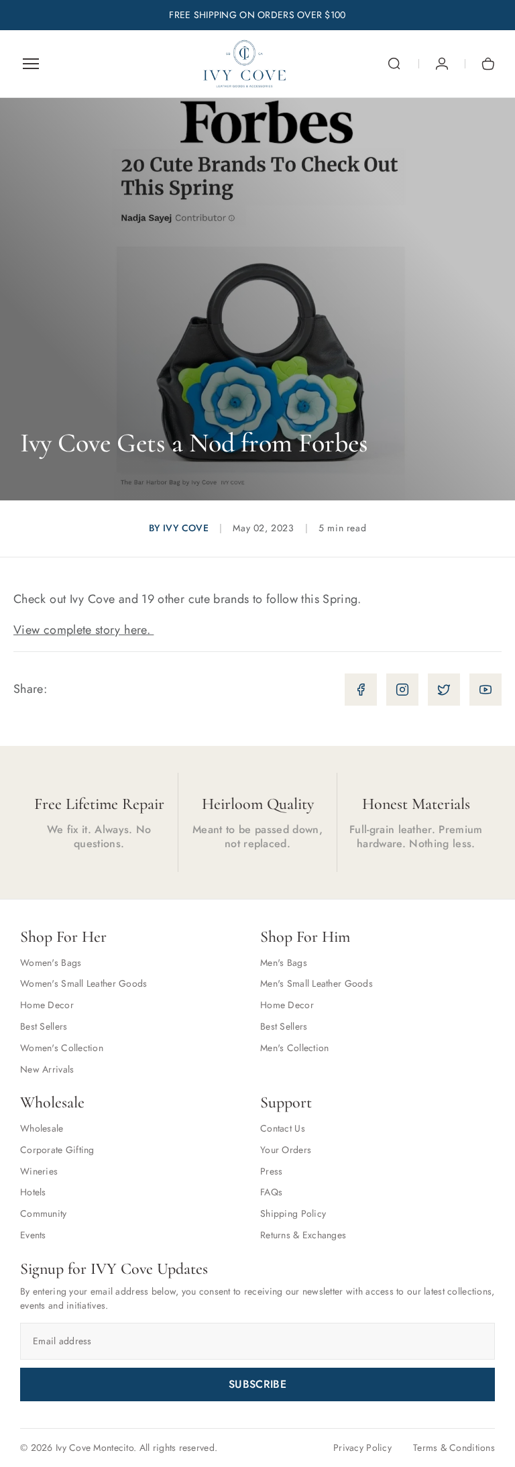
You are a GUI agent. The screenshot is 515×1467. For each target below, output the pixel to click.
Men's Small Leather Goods (316, 983)
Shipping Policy (293, 1213)
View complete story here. (83, 630)
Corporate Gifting (57, 1149)
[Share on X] (444, 689)
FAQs (271, 1192)
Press (271, 1171)
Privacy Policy (362, 1447)
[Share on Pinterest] (485, 689)
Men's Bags (283, 962)
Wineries (39, 1171)
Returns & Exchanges (303, 1235)
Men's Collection (294, 1047)
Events (33, 1235)
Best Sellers (43, 1026)
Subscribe (257, 1384)
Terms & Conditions (454, 1447)
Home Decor (47, 1005)
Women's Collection (61, 1047)
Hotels (33, 1192)
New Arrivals (47, 1069)
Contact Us (282, 1128)
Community (43, 1213)
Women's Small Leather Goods (84, 983)
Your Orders (285, 1149)
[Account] (442, 63)
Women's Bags (50, 962)
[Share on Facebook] (402, 689)
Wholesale (42, 1128)
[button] (394, 64)
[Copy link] (361, 689)
